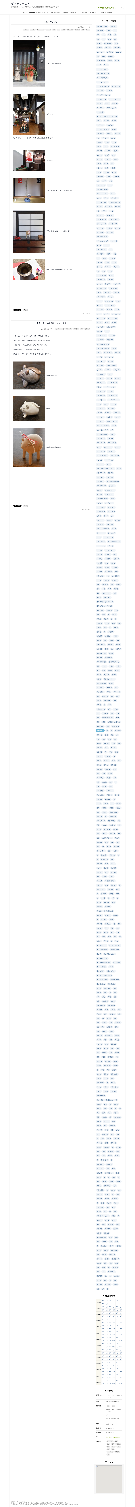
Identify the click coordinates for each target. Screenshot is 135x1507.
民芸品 (99, 932)
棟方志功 (108, 907)
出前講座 (99, 636)
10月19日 (113, 26)
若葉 (117, 1151)
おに (113, 155)
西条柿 (118, 1182)
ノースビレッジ (112, 383)
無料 (98, 1001)
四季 (109, 705)
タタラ (114, 323)
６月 (98, 39)
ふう (112, 430)
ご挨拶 (107, 262)
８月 (109, 39)
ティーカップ (109, 357)
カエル (104, 181)
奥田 (106, 748)
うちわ (99, 146)
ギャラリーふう (60, 329)
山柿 (98, 782)
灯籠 (115, 997)
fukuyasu (108, 48)
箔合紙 (116, 1104)
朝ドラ (88, 29)
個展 (103, 615)
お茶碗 (114, 172)
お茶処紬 (106, 172)
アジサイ (106, 121)
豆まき (113, 1190)
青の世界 (112, 1254)
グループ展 (114, 241)
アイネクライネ (101, 99)
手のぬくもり (101, 821)
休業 (103, 589)
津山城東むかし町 (102, 958)
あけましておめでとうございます (107, 116)
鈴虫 (105, 1211)
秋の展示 (108, 1061)
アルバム (109, 134)
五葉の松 (106, 580)
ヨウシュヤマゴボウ (103, 529)
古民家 (99, 679)
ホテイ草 (110, 473)
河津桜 (106, 941)
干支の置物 (100, 795)
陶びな (114, 1220)
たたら (107, 323)
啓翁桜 (99, 700)
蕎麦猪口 (109, 1164)
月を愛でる (104, 859)
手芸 (98, 825)
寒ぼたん (106, 761)
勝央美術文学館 (101, 653)
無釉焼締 (87, 329)
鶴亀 (115, 1280)
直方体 (106, 1048)
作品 (114, 593)
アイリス (99, 104)
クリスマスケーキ (102, 237)
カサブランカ (101, 185)
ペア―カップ (115, 456)
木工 (106, 872)
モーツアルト (101, 507)
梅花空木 (106, 902)
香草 (103, 1267)
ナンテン (117, 378)
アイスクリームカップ (103, 95)
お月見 (99, 164)
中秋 (116, 572)
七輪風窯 (99, 563)
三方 (106, 563)
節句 (110, 1108)
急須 (98, 812)
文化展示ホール (107, 838)
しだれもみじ (101, 280)
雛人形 (104, 1242)
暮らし (115, 851)
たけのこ (99, 323)
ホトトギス (100, 477)
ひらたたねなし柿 (112, 421)
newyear (118, 52)
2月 (107, 1301)
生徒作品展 (100, 1027)
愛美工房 (99, 816)
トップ (24, 12)
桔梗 (117, 894)
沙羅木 (99, 941)
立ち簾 (99, 1078)
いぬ (98, 138)
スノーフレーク (110, 305)
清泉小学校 (107, 988)
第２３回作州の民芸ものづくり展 (107, 1100)
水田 (98, 937)
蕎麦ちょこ (100, 1164)
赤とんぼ (99, 1194)
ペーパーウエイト (102, 456)
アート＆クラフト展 (103, 73)
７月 (103, 39)
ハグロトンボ (101, 396)
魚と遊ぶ (116, 1276)
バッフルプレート (113, 400)
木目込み (99, 881)
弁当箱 (106, 803)
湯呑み (99, 992)
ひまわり (117, 417)
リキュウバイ (101, 542)
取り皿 (117, 670)
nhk (98, 56)
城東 (103, 722)
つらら (114, 348)
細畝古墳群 (117, 1117)
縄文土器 (105, 1134)
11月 (117, 1310)
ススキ (118, 301)
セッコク (109, 310)
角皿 (114, 1186)
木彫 (98, 877)
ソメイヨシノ (116, 314)
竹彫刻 (106, 1087)
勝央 (112, 649)
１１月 (109, 30)
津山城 (99, 954)
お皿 (112, 164)
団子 (109, 709)
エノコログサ (115, 146)
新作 (106, 842)
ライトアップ (101, 533)
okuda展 (110, 56)
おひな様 (99, 159)
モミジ (106, 516)
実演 (116, 752)
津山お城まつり (101, 945)
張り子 (118, 803)
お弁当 (115, 159)
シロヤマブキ (101, 297)
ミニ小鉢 (99, 494)
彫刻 (98, 808)
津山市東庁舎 (111, 971)
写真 (119, 623)
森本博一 (99, 915)
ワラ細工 (108, 554)
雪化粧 (118, 1246)
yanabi (99, 65)
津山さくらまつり (114, 945)
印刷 (25, 310)
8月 (107, 1304)
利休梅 (111, 640)
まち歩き (112, 486)
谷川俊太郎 (100, 1190)
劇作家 (118, 645)
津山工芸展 (116, 962)
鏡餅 (115, 1211)
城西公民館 (100, 726)
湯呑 (114, 988)
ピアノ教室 (111, 408)
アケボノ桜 (100, 112)
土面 (98, 718)
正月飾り (99, 928)
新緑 (98, 847)
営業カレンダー (43, 12)
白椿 (110, 1040)
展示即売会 (100, 778)
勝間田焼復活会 (114, 662)
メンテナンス (109, 503)
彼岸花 (111, 808)
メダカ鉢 (99, 503)
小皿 (114, 769)
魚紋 (105, 1280)
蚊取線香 (99, 1173)
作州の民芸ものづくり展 (104, 606)
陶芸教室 (106, 1233)
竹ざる (99, 1087)
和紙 (98, 696)
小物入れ (108, 769)
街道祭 (104, 1182)
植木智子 (108, 915)
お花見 (113, 168)
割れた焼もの (101, 645)
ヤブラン (117, 520)
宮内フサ (99, 756)
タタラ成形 (100, 327)
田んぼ (104, 1031)
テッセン (110, 361)
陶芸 (117, 1224)
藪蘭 (113, 1169)
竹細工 (99, 1091)
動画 (106, 649)
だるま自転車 (111, 327)
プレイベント (101, 451)
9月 (110, 1310)
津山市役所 (100, 971)
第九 (105, 1104)
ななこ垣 (109, 378)
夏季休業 (99, 735)
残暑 (112, 928)
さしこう (116, 267)
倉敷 (98, 615)
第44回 (99, 1104)
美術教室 (99, 1143)
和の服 (109, 692)
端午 (112, 1078)
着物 (117, 1048)
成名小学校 (112, 816)
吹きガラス (100, 692)
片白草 (99, 1014)
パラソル (113, 404)
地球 (117, 718)
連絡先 (65, 12)
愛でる (104, 812)
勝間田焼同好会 (101, 662)
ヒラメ (114, 426)
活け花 (99, 988)
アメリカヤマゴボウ (103, 129)
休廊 (98, 589)
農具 (117, 1194)
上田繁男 (115, 567)
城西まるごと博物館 (114, 722)
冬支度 (116, 627)
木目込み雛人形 (110, 881)
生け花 (104, 1023)
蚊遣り (99, 1177)
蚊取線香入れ (109, 1173)
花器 (98, 1151)
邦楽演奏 (115, 1199)
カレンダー (108, 207)
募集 (102, 12)
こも (114, 254)
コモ (98, 258)
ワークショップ (110, 550)
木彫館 (104, 877)
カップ (110, 185)
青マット (99, 1259)
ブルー (99, 447)
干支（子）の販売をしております (52, 323)
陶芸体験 (73, 12)
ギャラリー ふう (20, 3)
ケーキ (99, 245)
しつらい (26, 29)
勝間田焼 (99, 658)
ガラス (106, 198)
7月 (103, 1304)
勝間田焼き (108, 658)
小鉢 (98, 773)
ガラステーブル (101, 202)
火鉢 (98, 997)
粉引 (98, 1113)
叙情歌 (99, 675)
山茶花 (104, 782)
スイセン (110, 297)
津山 (116, 941)
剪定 (117, 640)
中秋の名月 (100, 576)
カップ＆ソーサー (102, 189)
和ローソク (116, 692)
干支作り (109, 795)
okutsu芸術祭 (101, 61)
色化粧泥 (106, 1147)
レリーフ (110, 546)
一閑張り (108, 559)
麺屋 (98, 1289)
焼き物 (113, 1001)
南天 (58, 29)
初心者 (99, 640)
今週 (112, 584)
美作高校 (116, 1139)
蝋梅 (113, 1177)
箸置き (99, 1108)
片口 (119, 1010)
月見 (112, 859)
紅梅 (103, 1113)
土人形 (63, 29)
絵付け (99, 1126)
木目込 (111, 877)
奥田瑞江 (113, 748)
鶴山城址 (108, 1285)
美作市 (109, 1139)
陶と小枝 (99, 1220)
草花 (103, 1156)
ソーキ (117, 310)
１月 (114, 30)
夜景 (109, 739)
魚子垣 (99, 1280)
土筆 (117, 713)
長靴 (113, 1216)
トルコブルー (101, 374)
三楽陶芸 (99, 567)
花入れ (118, 1147)
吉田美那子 (100, 688)
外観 (98, 739)
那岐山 (107, 1199)
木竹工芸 (99, 885)
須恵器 (99, 1263)
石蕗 (103, 1057)
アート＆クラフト (102, 69)
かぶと (99, 198)
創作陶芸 (110, 645)
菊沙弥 (110, 1156)
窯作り (114, 1070)
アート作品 (100, 91)
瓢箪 (98, 1023)
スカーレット (40, 29)
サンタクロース (101, 275)
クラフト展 (100, 232)
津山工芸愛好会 (101, 967)
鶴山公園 (99, 1285)
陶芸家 (115, 1229)
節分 (105, 1108)
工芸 (110, 782)
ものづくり (111, 507)
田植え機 (99, 1035)
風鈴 (110, 1263)
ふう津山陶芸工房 (102, 434)
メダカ (113, 499)
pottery (110, 61)
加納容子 (99, 649)
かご (110, 181)
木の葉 (106, 868)
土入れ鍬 (105, 713)
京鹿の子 (115, 580)
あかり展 (115, 104)
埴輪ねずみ (70, 29)
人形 (54, 29)
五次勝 (99, 580)
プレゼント (111, 451)
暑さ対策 (116, 847)
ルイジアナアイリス (114, 542)
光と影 (106, 619)
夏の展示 (118, 731)
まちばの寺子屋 (101, 486)
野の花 (109, 1203)
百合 (106, 1044)
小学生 (106, 765)
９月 (115, 39)
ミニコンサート (110, 490)
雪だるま (104, 1246)
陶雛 (110, 1237)
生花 (98, 1031)
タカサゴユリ (101, 318)
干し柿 (104, 786)
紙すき (116, 1113)
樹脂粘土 (108, 924)
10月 (113, 1310)
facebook (99, 48)
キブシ (111, 211)
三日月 (113, 563)
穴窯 (108, 1070)
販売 (119, 1190)
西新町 (111, 1182)
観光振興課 (107, 1186)
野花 (108, 1207)
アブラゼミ (100, 125)
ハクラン (110, 391)
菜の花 (117, 1156)
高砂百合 (99, 1276)
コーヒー (106, 245)
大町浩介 (106, 743)
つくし (107, 331)
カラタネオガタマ (114, 202)
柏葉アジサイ (101, 889)
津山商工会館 (115, 950)
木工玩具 (113, 872)
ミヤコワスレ (109, 494)
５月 (109, 35)
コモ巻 (104, 258)
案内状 (111, 894)
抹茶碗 (104, 825)
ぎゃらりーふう (114, 219)
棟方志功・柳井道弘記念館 (105, 911)
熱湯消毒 (99, 1010)
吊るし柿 (109, 688)
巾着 (98, 786)
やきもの (48, 29)
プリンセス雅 (112, 443)
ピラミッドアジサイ (103, 426)
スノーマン (100, 310)
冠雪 (105, 627)
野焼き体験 (100, 1207)
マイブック (110, 477)
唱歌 (117, 696)
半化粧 (111, 666)
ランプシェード (108, 537)
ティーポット (101, 361)
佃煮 (109, 589)
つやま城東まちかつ (103, 344)
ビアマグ (99, 413)
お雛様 (109, 176)
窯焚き (106, 1074)
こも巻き (112, 258)
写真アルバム (94, 12)
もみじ (99, 516)
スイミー (99, 301)
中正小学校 (108, 572)
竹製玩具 (113, 1091)
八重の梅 (99, 623)
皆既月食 (113, 1044)
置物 (117, 1134)
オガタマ (108, 151)
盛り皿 (99, 1048)
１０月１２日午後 (102, 26)
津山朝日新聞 (115, 980)
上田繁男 (99, 572)
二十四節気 (115, 576)
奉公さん (99, 748)
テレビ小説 (100, 365)
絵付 (113, 1121)
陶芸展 (99, 1233)
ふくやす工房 (101, 439)
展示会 (110, 773)
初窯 (105, 640)
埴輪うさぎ (115, 726)
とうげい (99, 370)
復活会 (118, 808)
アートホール (116, 86)
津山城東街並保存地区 (103, 962)
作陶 (116, 610)
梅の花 (99, 902)
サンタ (110, 271)
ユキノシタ (110, 524)
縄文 (98, 1134)
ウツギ (106, 146)
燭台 (106, 1010)
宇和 (110, 752)
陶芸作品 (108, 1229)
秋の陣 (99, 1066)
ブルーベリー (108, 447)
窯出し (99, 1074)
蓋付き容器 (104, 1160)
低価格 (116, 589)
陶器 (98, 1224)
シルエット (107, 292)
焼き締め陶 (111, 1005)
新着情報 (32, 12)
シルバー (116, 292)
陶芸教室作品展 (101, 1237)
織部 (112, 1134)
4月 (114, 1301)
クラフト (117, 228)
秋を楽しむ (107, 1066)
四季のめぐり (101, 709)
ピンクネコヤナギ (102, 430)
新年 (83, 29)
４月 (103, 35)
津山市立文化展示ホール (104, 975)
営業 (114, 700)
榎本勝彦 (104, 919)
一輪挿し (99, 559)
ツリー (99, 353)
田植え (111, 1031)
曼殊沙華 (104, 855)
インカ (113, 138)
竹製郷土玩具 (101, 1096)
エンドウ (99, 151)
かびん (113, 194)
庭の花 (99, 803)
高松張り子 (111, 1272)
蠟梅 (98, 1182)
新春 (117, 842)
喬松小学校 (107, 700)
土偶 (98, 713)
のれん (99, 387)
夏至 (112, 735)
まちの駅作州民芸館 (113, 481)
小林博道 (99, 769)
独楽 (98, 1018)
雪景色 (106, 1250)
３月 (98, 35)
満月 (105, 992)
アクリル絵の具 (111, 108)
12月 (120, 1310)
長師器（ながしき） (103, 1216)
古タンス (106, 675)
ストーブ (99, 305)
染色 (117, 889)
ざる (103, 271)
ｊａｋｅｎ (100, 52)
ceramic (99, 43)
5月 (115, 35)
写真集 (99, 627)
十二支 (104, 666)
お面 (98, 181)
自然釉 (99, 1147)
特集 (119, 1014)
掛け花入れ (107, 829)
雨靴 (116, 1242)
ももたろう (100, 520)
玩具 (115, 1018)
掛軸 (119, 834)
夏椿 (106, 735)
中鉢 (108, 576)
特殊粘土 (112, 1014)
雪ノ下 (111, 1246)
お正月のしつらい (51, 22)
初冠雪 (115, 636)
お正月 (106, 164)
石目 (98, 1057)
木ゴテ (99, 868)
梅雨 (113, 902)
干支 (82, 329)
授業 (119, 825)
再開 (113, 623)
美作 (102, 1139)
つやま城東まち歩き (103, 348)
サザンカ (108, 267)
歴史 (106, 928)
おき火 (107, 155)
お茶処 (99, 172)
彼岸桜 (104, 808)
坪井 (98, 722)
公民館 (107, 623)
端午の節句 (100, 1083)
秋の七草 (99, 1061)
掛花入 (104, 834)
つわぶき (117, 353)
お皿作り (99, 168)
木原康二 (99, 872)
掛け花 (99, 829)
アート (106, 65)
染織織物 (110, 889)
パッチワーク (101, 400)
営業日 (99, 705)
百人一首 (99, 1044)
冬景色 (99, 632)
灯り (103, 997)
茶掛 (98, 1156)
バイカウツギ (101, 391)
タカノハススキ (112, 318)
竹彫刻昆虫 (114, 1087)
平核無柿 (99, 799)
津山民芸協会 (101, 984)
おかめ (115, 151)
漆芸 (115, 992)
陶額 (116, 1237)
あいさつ (109, 91)
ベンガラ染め (109, 460)
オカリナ (99, 155)
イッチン (117, 134)
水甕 (117, 932)
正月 (119, 924)
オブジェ (108, 159)
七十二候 (116, 559)
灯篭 (109, 997)
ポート (109, 464)
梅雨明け (99, 907)
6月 (121, 1307)
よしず (114, 529)
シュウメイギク (101, 288)
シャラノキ (116, 284)
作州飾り (109, 610)
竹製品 (106, 1091)
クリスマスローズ (102, 241)
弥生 (112, 803)
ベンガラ (99, 460)
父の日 (113, 1010)
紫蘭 (98, 1117)
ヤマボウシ (100, 524)
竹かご (113, 1083)
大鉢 (113, 743)
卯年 (103, 670)
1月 (103, 1301)
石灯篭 (117, 1053)
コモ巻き (99, 262)
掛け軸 (115, 829)
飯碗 (98, 1267)
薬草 (108, 1169)
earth (116, 43)
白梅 (105, 1040)
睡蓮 (98, 1053)
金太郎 (99, 1211)
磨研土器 (111, 1057)
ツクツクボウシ (101, 335)
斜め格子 (99, 842)
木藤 (106, 885)
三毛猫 (107, 567)
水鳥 (115, 937)
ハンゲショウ (101, 408)
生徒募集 (109, 1027)
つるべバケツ (108, 353)
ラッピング (111, 533)
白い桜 (99, 1040)
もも (112, 516)
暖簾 (109, 851)
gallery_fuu (117, 48)
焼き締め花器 (101, 1005)
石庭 (110, 1053)
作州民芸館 (100, 610)
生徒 (110, 1023)
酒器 (102, 1203)
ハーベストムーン (109, 387)
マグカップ (100, 481)
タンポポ (99, 331)
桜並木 (103, 898)
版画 (105, 1014)
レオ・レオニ (101, 546)
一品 (114, 554)
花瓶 (103, 1151)
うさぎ (107, 142)
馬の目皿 (115, 1267)
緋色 (106, 1130)
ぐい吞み (109, 228)
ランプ (99, 537)
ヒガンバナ (116, 413)
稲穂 (102, 1070)
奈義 (119, 743)
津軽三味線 (111, 984)
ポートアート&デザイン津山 (105, 468)
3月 (110, 1301)
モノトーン (111, 511)
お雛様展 (116, 176)
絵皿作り (112, 1126)
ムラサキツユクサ (102, 499)
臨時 (106, 1143)
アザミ (99, 121)
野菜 (113, 1207)
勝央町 (118, 649)
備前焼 (99, 619)
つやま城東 (110, 340)
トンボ (110, 374)
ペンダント (100, 464)
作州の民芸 (107, 597)
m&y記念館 (110, 52)
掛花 (98, 834)
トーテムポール (111, 365)
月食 (106, 864)
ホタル (119, 468)
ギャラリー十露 (101, 224)
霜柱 (98, 1254)
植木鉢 (115, 915)
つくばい (112, 335)
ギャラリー (100, 215)
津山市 (111, 967)
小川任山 (113, 765)
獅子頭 (109, 1018)
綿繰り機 (99, 1130)
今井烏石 (105, 584)
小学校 (99, 765)
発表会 (117, 1035)
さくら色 (99, 267)
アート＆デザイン (102, 78)
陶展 (103, 1224)
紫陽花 (104, 1117)
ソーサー (106, 314)
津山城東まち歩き (109, 954)
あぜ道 (114, 121)
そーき (99, 314)
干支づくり (110, 791)
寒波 (119, 761)
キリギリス (100, 228)
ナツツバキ (100, 378)
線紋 (117, 1130)
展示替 (109, 778)
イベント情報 (83, 12)
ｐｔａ (117, 61)
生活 (116, 1027)
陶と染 (107, 1220)
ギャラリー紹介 (56, 12)
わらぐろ (99, 554)
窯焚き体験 (114, 1074)
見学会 (99, 1186)
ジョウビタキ (113, 288)
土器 (112, 713)
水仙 (112, 932)
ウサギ (114, 142)
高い (103, 1272)
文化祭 (117, 838)
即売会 (110, 670)
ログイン (119, 7)
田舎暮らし (108, 1035)
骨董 (98, 1272)
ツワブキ (99, 357)
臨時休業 (113, 1143)
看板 (112, 1048)
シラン (99, 292)
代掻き (118, 584)
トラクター (116, 370)
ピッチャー (100, 417)
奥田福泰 (77, 29)
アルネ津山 (100, 134)
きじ (98, 211)
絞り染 (99, 1121)
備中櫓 (114, 615)
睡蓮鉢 (104, 1053)
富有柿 (99, 761)
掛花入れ (112, 834)
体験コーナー (106, 593)
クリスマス (110, 232)
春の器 (109, 847)
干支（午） (100, 791)
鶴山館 (115, 1285)
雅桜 (98, 1242)
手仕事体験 (111, 821)
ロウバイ (99, 550)
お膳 (106, 168)
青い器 (104, 1254)
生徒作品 (118, 1023)
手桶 (119, 821)
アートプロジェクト (103, 86)
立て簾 (106, 1078)
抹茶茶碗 (112, 825)
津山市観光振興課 (102, 980)
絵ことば (106, 1121)
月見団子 (99, 864)
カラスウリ (114, 198)
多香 (103, 739)
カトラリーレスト (102, 194)
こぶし (109, 254)
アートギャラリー (102, 82)
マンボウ (99, 490)
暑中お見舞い (101, 851)
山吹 (114, 778)
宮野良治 (108, 756)
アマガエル (110, 125)
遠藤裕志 (99, 1199)
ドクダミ (108, 370)
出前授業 (111, 632)
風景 (105, 1263)
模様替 (111, 919)
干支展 (117, 795)
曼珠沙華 (112, 855)
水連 (103, 937)
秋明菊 (115, 1066)
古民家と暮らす (101, 683)
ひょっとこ (100, 421)
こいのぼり (100, 254)
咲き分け (105, 696)
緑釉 (112, 1130)
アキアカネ (100, 108)
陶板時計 (111, 1224)
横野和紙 (99, 924)
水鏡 (109, 937)
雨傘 (110, 1242)
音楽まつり (115, 1259)
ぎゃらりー (110, 215)
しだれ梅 (110, 280)
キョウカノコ (113, 224)
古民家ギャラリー (109, 679)
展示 (103, 773)
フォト (113, 434)
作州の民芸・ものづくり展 (105, 602)
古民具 (114, 675)
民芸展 (106, 932)
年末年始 (108, 799)
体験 (98, 593)
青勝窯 (107, 1259)
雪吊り (99, 1250)
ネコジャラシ (101, 383)
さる (98, 271)
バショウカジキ (112, 396)
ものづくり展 (101, 511)
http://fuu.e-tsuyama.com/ (113, 1437)
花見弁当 (111, 1151)
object (103, 56)
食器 (116, 1263)
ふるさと (117, 447)
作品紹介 (110, 12)
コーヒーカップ (101, 249)
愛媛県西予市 (113, 812)
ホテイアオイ (101, 473)
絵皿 (105, 1126)
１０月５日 (100, 30)
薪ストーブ (100, 1169)
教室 (98, 838)
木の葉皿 (113, 868)
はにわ (106, 404)
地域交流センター (107, 718)
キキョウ (117, 207)
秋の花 (115, 1061)
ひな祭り (109, 417)
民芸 (117, 928)
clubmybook (108, 43)
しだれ (111, 275)
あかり (107, 104)
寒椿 (113, 761)
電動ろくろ (114, 1250)
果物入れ (113, 885)
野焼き (116, 1203)
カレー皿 (99, 207)
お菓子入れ (100, 176)
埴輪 (108, 726)
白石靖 (117, 1040)
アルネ (114, 129)
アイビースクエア (114, 99)
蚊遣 (117, 1173)
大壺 (115, 739)
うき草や (99, 142)
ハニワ (99, 404)
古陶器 (111, 683)
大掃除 (99, 743)
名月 (116, 688)
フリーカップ (101, 443)
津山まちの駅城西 (102, 950)
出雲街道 (108, 636)
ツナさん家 (100, 340)
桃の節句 (104, 894)
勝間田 (111, 653)
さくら (114, 262)
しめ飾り (32, 29)
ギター (104, 211)
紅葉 (109, 1113)
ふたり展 (110, 439)
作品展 (99, 597)
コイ (110, 249)
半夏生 (118, 666)
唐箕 (112, 696)
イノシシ (105, 138)
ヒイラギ (108, 413)
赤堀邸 (107, 1194)
